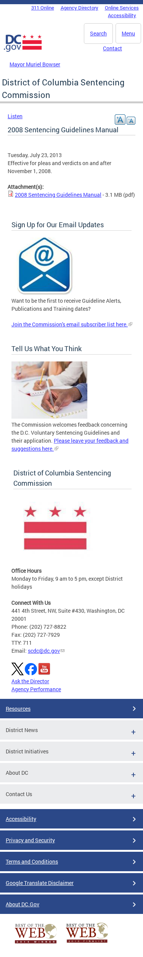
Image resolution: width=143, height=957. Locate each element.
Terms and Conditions (32, 861)
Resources (18, 708)
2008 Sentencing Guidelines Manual (58, 194)
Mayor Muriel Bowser (35, 64)
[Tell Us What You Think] (49, 416)
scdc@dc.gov (44, 650)
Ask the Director (30, 681)
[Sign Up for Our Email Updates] (45, 292)
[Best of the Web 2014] (36, 943)
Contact (112, 48)
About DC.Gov (22, 904)
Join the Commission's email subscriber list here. (69, 324)
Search (98, 33)
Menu (128, 33)
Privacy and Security (30, 840)
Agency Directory (79, 7)
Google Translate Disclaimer (40, 882)
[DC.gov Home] (23, 50)
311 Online (42, 7)
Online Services (122, 7)
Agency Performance (36, 689)
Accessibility (122, 15)
